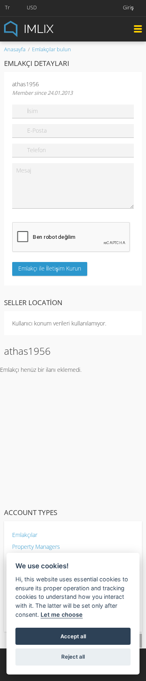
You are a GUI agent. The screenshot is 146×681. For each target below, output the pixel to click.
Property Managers (36, 546)
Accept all (73, 636)
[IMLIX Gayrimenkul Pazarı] (48, 28)
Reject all (73, 656)
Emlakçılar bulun (51, 49)
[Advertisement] (73, 438)
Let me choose (62, 614)
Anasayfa (15, 49)
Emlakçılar (24, 535)
